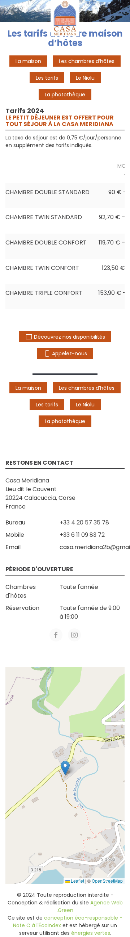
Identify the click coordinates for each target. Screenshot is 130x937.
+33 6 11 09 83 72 (82, 535)
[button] (65, 768)
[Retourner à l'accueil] (65, 18)
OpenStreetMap (107, 881)
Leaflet (77, 881)
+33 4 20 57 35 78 (84, 522)
